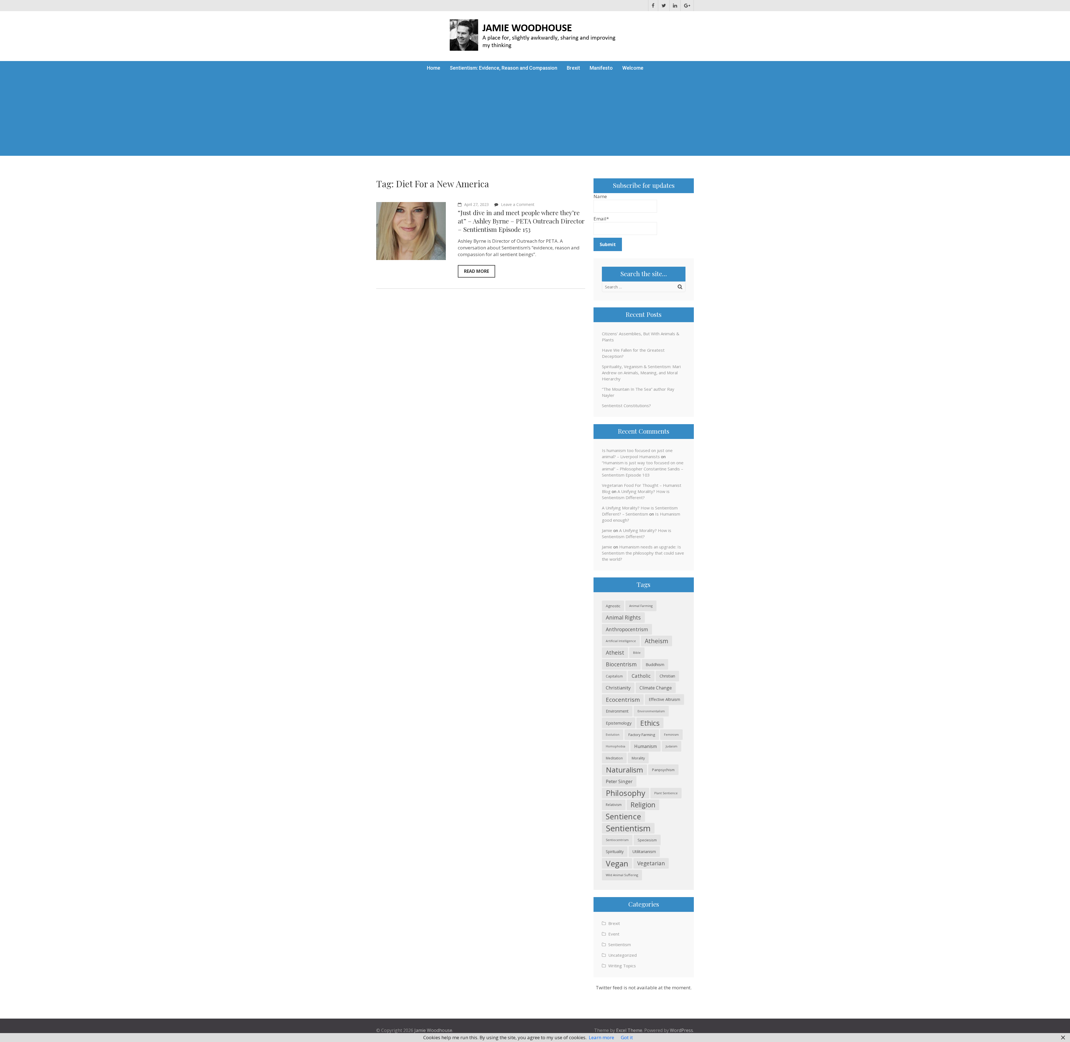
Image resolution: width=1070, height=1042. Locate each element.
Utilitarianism (644, 851)
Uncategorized (622, 955)
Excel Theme (629, 1030)
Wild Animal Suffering (622, 875)
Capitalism (614, 676)
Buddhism (655, 664)
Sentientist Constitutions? (626, 405)
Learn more (601, 1037)
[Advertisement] (535, 117)
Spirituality (615, 851)
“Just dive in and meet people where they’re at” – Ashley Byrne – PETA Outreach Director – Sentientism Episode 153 (521, 221)
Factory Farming (641, 734)
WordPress (681, 1030)
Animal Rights (623, 617)
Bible (637, 652)
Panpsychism (663, 769)
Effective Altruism (664, 699)
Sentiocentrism (617, 840)
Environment (617, 711)
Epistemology (618, 723)
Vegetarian (651, 863)
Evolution (612, 735)
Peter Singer (619, 781)
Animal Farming (641, 606)
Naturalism (624, 770)
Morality (638, 758)
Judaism (671, 746)
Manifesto (601, 68)
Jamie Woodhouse (433, 1030)
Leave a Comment (517, 204)
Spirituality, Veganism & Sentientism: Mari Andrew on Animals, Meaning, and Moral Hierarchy (641, 373)
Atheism (656, 641)
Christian (667, 676)
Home (433, 68)
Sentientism (628, 828)
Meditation (614, 758)
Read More (476, 271)
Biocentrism (621, 664)
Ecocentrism (623, 699)
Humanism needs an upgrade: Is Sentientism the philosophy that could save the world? (643, 553)
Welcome (632, 68)
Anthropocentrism (627, 629)
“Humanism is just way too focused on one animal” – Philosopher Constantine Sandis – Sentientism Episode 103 (643, 469)
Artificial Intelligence (621, 641)
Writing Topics (622, 965)
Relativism (614, 804)
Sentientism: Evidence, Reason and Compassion (503, 68)
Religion (643, 804)
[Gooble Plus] (687, 5)
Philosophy (625, 793)
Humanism (645, 746)
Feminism (671, 734)
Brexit (573, 68)
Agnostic (613, 605)
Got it (627, 1037)
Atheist (615, 652)
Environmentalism (651, 711)
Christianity (618, 687)
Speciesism (647, 839)
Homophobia (615, 746)
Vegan (617, 863)
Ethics (650, 723)
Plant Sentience (666, 793)
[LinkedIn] (675, 5)
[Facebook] (653, 5)
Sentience (623, 816)
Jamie (607, 530)
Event (613, 934)
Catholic (641, 676)
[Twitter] (663, 5)
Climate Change (655, 688)
